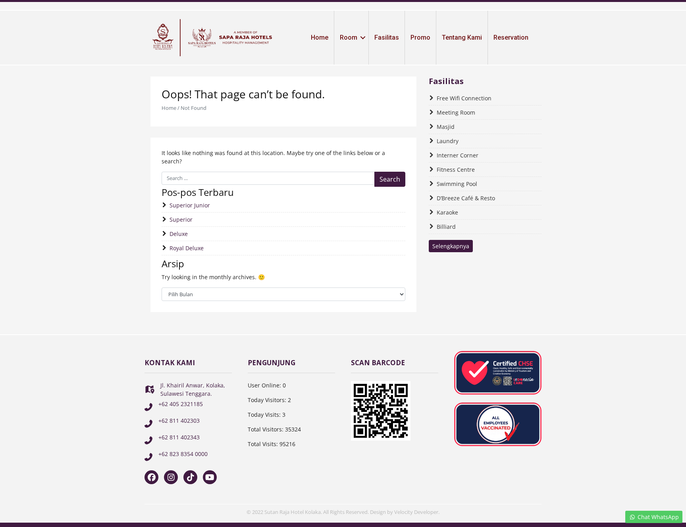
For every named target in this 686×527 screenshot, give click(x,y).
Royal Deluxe (187, 248)
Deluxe (179, 234)
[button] (362, 38)
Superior (181, 219)
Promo (420, 37)
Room (348, 37)
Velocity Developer (416, 512)
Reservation (510, 37)
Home (319, 37)
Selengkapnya (450, 246)
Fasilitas (386, 37)
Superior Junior (190, 205)
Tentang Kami (462, 37)
